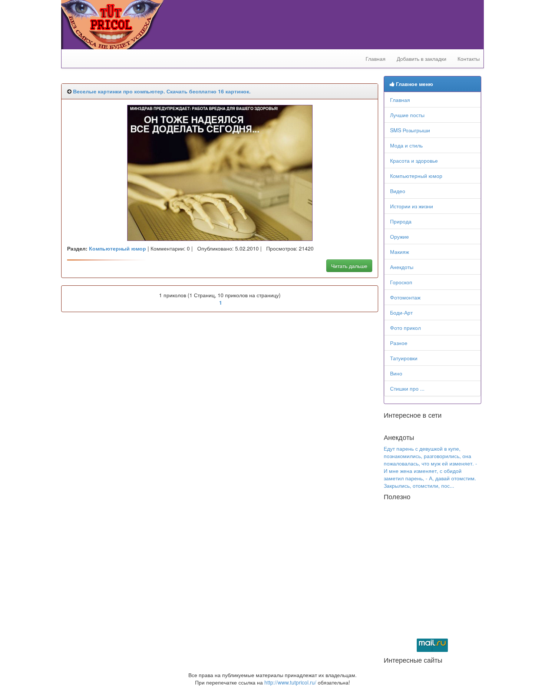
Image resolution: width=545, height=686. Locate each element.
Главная (376, 58)
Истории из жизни (411, 206)
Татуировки (403, 358)
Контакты (469, 58)
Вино (396, 373)
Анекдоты (401, 267)
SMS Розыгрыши (410, 130)
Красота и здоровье (414, 160)
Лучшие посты (407, 115)
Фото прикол (405, 327)
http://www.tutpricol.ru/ (290, 682)
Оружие (399, 236)
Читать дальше (349, 265)
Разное (398, 343)
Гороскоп (401, 282)
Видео (397, 191)
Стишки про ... (407, 388)
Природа (401, 221)
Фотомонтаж (405, 297)
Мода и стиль (406, 145)
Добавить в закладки (421, 58)
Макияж (399, 251)
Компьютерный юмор (416, 175)
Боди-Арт (401, 312)
